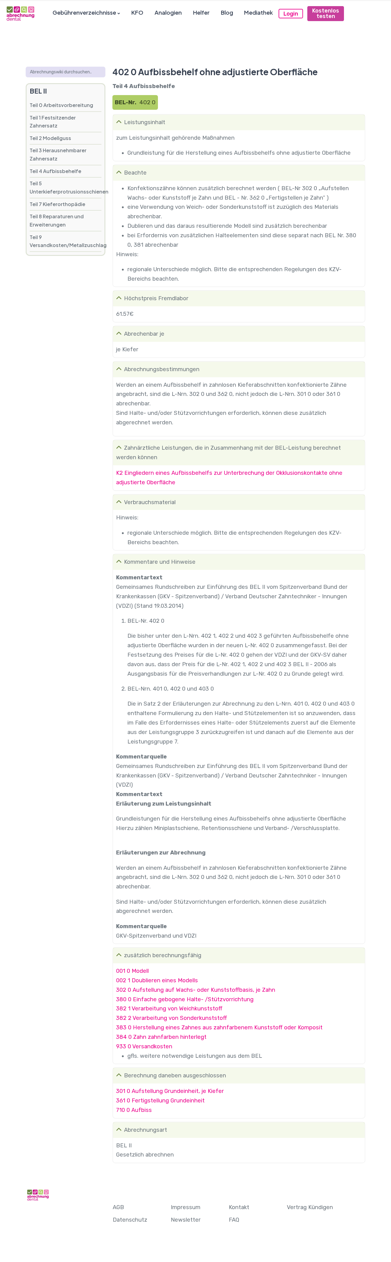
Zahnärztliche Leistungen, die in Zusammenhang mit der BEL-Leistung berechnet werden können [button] (228, 453)
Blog (227, 12)
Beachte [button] (135, 172)
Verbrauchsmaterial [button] (150, 502)
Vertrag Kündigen (310, 1207)
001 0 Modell (132, 971)
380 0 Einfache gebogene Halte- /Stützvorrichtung (185, 999)
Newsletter (186, 1219)
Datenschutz (130, 1219)
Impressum (185, 1207)
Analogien (168, 12)
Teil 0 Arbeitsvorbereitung (61, 105)
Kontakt (239, 1207)
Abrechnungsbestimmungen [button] (161, 369)
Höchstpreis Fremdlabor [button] (156, 298)
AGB (118, 1207)
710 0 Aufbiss (134, 1110)
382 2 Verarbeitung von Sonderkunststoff (171, 1018)
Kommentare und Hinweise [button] (160, 562)
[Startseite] (20, 13)
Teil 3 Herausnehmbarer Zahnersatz (58, 154)
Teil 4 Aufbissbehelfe (55, 171)
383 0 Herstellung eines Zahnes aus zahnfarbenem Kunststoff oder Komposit (219, 1027)
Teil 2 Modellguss (50, 138)
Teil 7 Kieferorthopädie (57, 204)
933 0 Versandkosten (144, 1046)
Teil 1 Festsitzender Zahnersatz (53, 121)
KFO (137, 12)
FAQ (234, 1219)
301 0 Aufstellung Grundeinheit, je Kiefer (170, 1091)
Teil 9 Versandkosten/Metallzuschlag (65, 241)
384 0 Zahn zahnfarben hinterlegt (161, 1037)
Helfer (201, 12)
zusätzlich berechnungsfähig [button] (162, 955)
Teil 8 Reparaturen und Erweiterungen (57, 220)
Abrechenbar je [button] (144, 333)
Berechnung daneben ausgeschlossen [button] (175, 1075)
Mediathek (258, 12)
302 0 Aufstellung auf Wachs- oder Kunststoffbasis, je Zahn (195, 990)
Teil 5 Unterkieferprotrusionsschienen (65, 187)
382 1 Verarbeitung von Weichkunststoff (169, 1008)
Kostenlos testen (325, 13)
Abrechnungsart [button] (145, 1130)
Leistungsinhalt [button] (144, 122)
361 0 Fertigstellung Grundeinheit (160, 1100)
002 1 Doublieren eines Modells (157, 980)
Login (290, 13)
